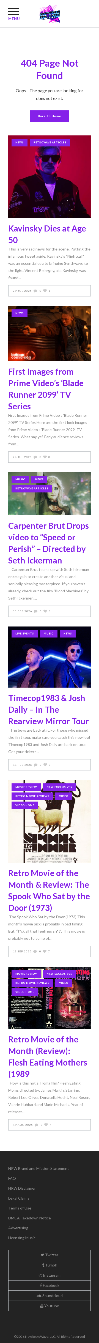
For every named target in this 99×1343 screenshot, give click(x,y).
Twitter (51, 1254)
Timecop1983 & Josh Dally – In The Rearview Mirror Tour (48, 709)
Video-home (24, 805)
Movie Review (26, 787)
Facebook (50, 1285)
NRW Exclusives (59, 787)
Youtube (51, 1305)
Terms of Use (19, 1208)
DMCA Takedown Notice (29, 1218)
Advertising (18, 1227)
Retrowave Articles (50, 142)
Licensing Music (21, 1237)
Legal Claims (18, 1198)
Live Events (24, 633)
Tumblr (50, 1265)
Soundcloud (52, 1295)
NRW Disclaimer (22, 1188)
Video (63, 796)
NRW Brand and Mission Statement (38, 1168)
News (19, 142)
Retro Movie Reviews (32, 796)
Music (20, 479)
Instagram (51, 1275)
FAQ (12, 1178)
